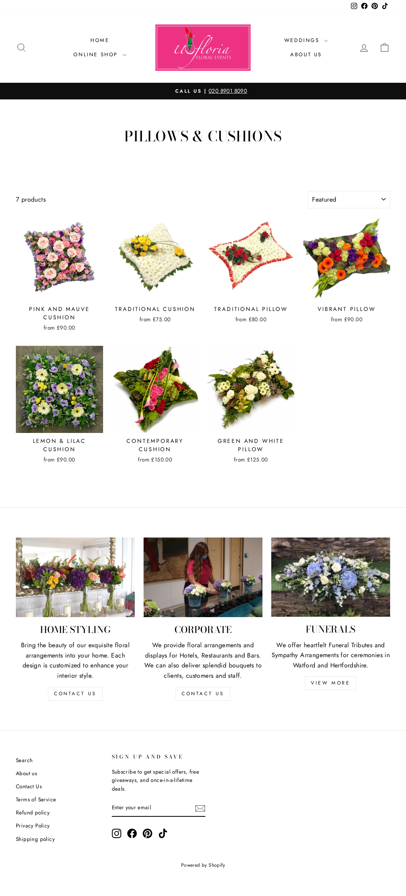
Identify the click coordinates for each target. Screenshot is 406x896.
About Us (306, 54)
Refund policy (33, 812)
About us (26, 773)
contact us (75, 693)
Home (99, 40)
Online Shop (96, 54)
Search (24, 760)
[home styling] (75, 577)
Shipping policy (35, 839)
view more (330, 682)
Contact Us (29, 786)
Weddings (303, 40)
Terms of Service (36, 799)
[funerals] (330, 577)
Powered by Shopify (203, 865)
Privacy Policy (33, 825)
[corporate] (203, 577)
